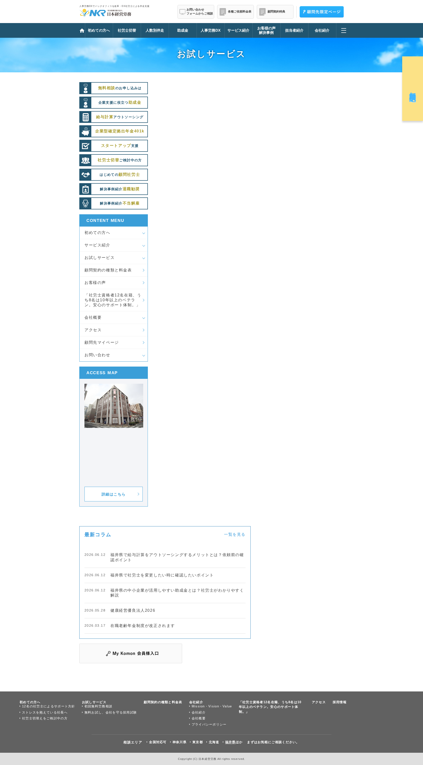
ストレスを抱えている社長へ (45, 712)
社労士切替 (127, 30)
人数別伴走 (155, 30)
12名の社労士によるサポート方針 (48, 706)
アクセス (93, 330)
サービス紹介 (97, 245)
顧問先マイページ (101, 342)
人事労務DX (211, 30)
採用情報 (340, 702)
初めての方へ (97, 232)
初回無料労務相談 (98, 706)
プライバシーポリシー (209, 724)
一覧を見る (235, 534)
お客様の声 (95, 282)
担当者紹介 (294, 30)
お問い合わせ (97, 355)
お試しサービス (99, 257)
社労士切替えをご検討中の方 (45, 718)
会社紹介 (196, 702)
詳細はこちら (114, 494)
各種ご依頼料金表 (239, 11)
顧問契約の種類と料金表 (108, 270)
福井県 (230, 742)
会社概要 (93, 317)
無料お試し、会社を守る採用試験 (110, 712)
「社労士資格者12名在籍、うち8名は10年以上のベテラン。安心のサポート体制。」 (112, 300)
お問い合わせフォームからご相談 (200, 11)
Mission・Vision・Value (212, 706)
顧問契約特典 (276, 11)
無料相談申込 (413, 89)
